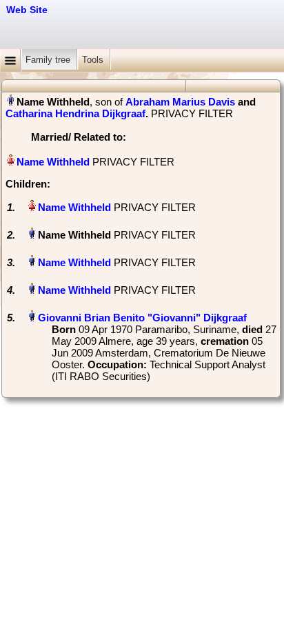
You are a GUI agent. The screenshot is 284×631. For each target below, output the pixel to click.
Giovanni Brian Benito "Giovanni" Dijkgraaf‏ (142, 317)
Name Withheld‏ (53, 162)
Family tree (49, 59)
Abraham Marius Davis (180, 102)
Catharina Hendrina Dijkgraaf (75, 113)
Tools (94, 59)
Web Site (27, 9)
